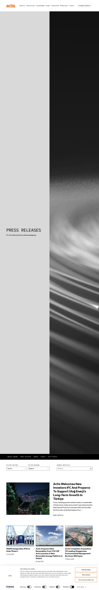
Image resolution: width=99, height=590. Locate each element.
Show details (80, 587)
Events (43, 456)
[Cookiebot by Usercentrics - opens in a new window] (10, 587)
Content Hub (55, 5)
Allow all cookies (86, 569)
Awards (36, 456)
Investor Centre (84, 6)
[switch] (44, 587)
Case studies (52, 456)
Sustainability (40, 5)
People (48, 5)
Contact (71, 5)
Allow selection (86, 575)
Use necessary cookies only (86, 580)
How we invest (30, 5)
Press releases (25, 456)
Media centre (64, 5)
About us (22, 5)
